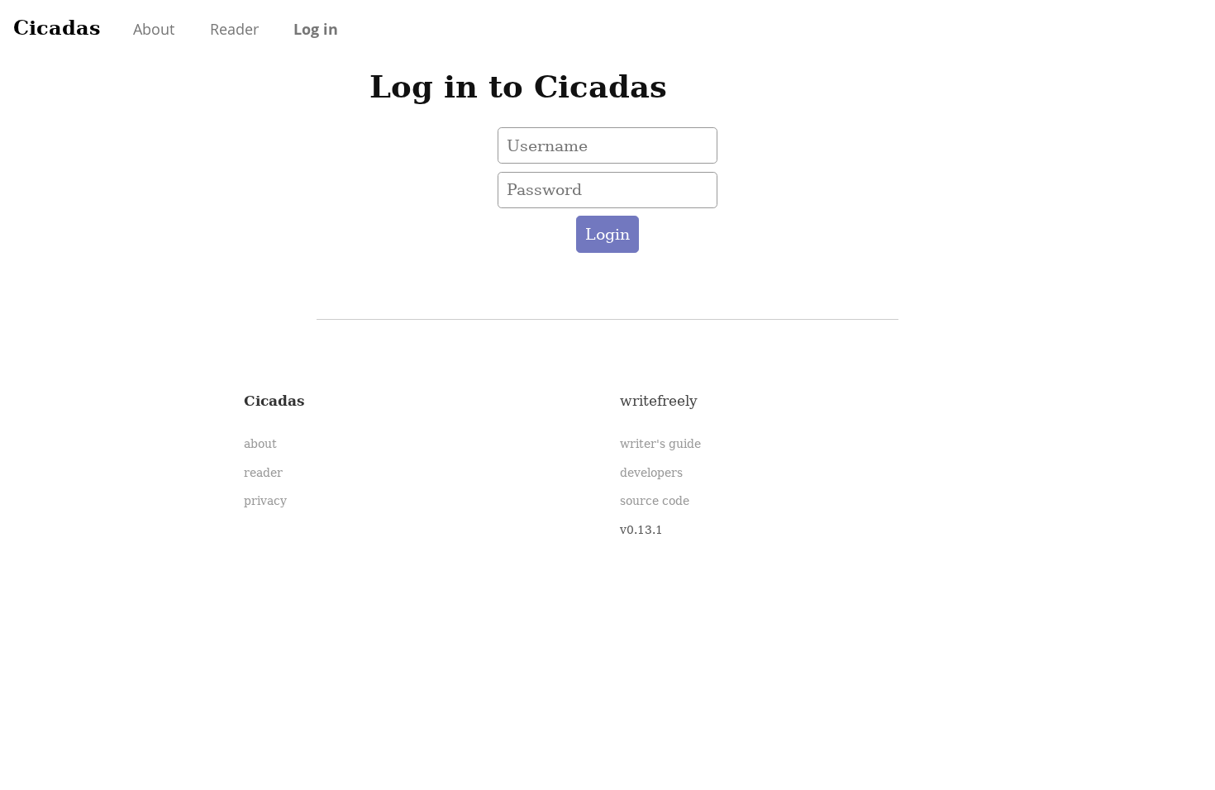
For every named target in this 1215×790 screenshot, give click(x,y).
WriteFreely (659, 401)
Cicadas (57, 28)
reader (263, 472)
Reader (234, 29)
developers (651, 472)
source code (654, 500)
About (153, 29)
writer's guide (660, 443)
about (260, 443)
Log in (315, 29)
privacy (265, 500)
